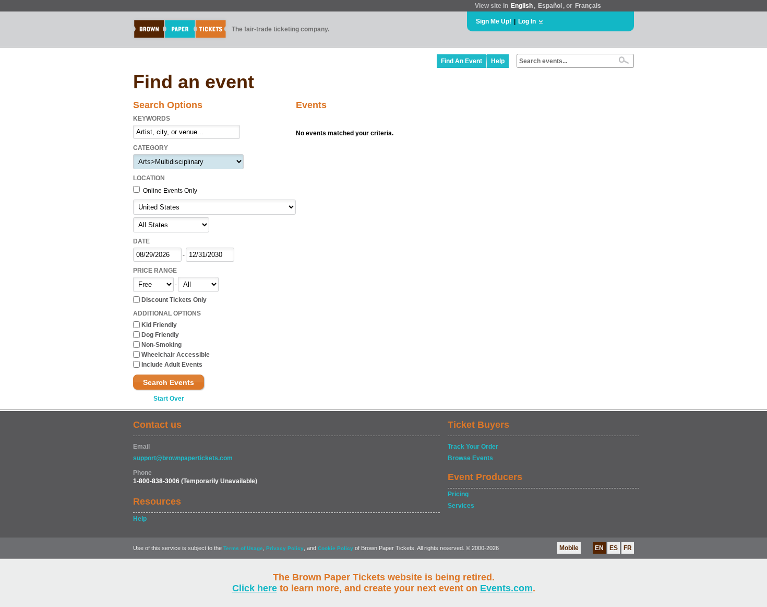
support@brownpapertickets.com (183, 458)
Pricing (458, 494)
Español (550, 5)
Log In (527, 21)
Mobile (569, 548)
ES (613, 548)
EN (599, 548)
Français (588, 5)
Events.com (506, 588)
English (522, 5)
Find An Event (461, 61)
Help (498, 61)
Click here (254, 588)
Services (461, 505)
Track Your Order (473, 446)
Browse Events (470, 458)
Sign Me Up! (493, 21)
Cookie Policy (335, 548)
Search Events (168, 382)
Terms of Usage (243, 548)
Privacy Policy (285, 548)
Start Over (168, 398)
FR (628, 548)
